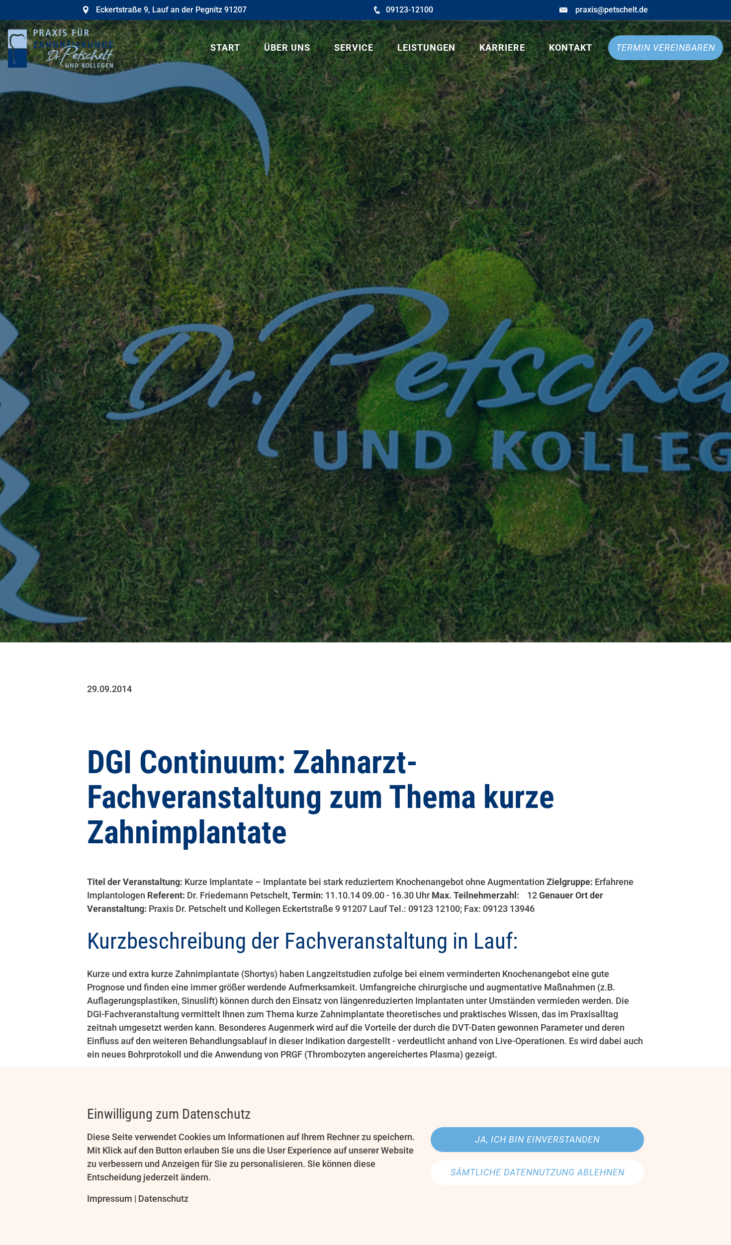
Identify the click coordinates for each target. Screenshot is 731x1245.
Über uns (287, 47)
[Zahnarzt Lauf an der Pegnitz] (60, 48)
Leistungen (426, 47)
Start (225, 47)
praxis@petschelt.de (611, 9)
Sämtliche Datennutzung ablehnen (538, 1172)
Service (353, 47)
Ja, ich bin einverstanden (537, 1139)
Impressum (109, 1198)
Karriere (502, 47)
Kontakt (570, 47)
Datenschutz (163, 1198)
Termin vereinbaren (665, 47)
